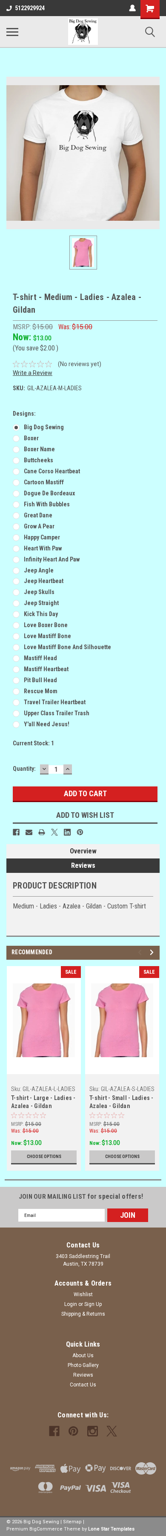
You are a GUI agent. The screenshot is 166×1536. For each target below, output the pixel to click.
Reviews (83, 865)
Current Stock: (33, 743)
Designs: (24, 413)
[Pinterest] (80, 832)
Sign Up (93, 1304)
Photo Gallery (83, 1365)
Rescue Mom (40, 691)
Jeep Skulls (39, 592)
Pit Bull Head (40, 680)
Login (70, 1304)
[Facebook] (16, 832)
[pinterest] (73, 1431)
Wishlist (83, 1294)
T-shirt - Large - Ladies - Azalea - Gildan (43, 1101)
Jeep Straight (41, 603)
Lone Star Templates (111, 1529)
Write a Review (32, 372)
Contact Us (83, 1385)
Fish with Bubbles (47, 504)
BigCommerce (46, 1529)
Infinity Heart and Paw (52, 559)
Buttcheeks (38, 460)
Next (153, 952)
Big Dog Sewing (44, 427)
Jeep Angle (39, 570)
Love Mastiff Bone (47, 636)
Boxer (31, 438)
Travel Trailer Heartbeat (55, 702)
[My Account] (132, 8)
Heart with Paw (43, 548)
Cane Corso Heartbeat (52, 471)
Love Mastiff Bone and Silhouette (67, 647)
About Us (83, 1355)
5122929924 (30, 8)
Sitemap (72, 1522)
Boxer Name (39, 449)
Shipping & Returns (83, 1314)
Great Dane (38, 515)
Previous (141, 952)
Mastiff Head (40, 658)
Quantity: (24, 768)
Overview (83, 851)
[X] (54, 832)
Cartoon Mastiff (44, 482)
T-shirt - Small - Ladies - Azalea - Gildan (121, 1101)
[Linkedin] (67, 832)
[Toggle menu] (12, 32)
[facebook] (54, 1431)
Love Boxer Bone (46, 625)
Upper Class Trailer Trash (56, 713)
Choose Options (44, 1156)
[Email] (29, 832)
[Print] (41, 832)
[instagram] (92, 1431)
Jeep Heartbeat (43, 581)
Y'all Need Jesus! (46, 724)
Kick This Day (41, 614)
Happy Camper (42, 537)
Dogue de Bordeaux (49, 493)
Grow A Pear (39, 526)
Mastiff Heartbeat (46, 669)
